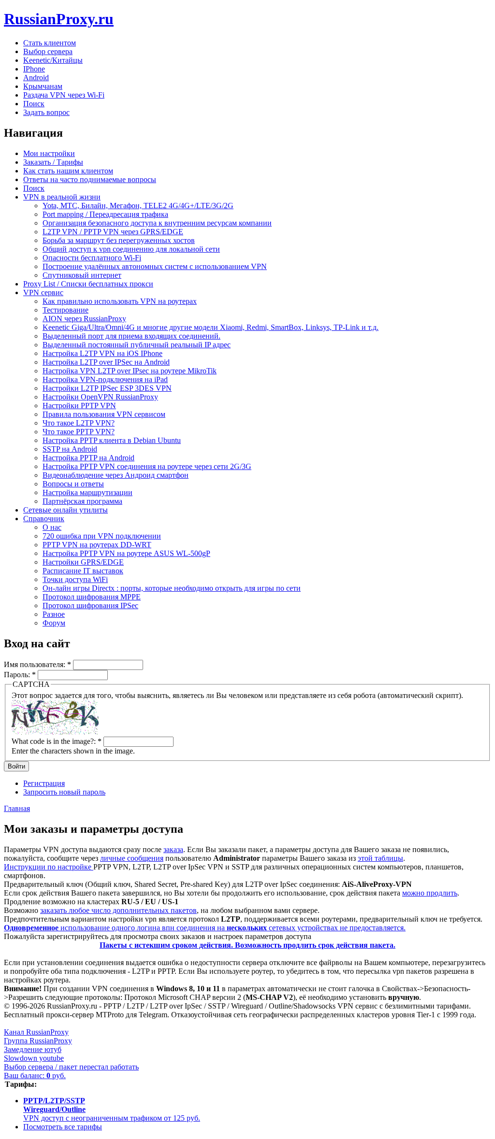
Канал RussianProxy (36, 1032)
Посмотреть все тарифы (62, 1127)
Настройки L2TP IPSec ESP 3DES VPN (107, 388)
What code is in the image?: (57, 741)
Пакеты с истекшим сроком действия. (247, 945)
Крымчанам (42, 86)
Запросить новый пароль (64, 792)
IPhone (34, 69)
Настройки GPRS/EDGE (83, 562)
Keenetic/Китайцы (53, 60)
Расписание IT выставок (83, 571)
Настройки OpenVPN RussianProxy (100, 397)
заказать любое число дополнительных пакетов (118, 910)
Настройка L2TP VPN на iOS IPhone (102, 353)
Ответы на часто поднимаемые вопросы (89, 179)
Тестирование (65, 310)
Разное (54, 614)
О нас (52, 527)
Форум (54, 623)
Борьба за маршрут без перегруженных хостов (119, 240)
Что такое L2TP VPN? (79, 423)
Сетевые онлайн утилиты (65, 510)
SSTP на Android (70, 449)
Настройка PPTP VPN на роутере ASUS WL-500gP (126, 553)
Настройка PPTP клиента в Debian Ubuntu (112, 440)
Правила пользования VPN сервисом (104, 414)
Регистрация (44, 783)
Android (36, 77)
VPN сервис (43, 292)
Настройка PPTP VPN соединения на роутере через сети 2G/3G (147, 466)
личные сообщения (131, 858)
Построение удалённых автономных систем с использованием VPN (155, 266)
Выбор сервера (48, 51)
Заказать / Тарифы (53, 162)
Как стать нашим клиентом (68, 171)
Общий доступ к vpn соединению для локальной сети (131, 249)
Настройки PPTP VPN (79, 405)
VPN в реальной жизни (62, 197)
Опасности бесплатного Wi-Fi (92, 258)
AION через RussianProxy (84, 318)
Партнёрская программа (82, 501)
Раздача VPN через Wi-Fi (63, 95)
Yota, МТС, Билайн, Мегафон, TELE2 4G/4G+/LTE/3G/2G (138, 205)
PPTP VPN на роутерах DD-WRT (97, 545)
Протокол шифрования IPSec (90, 605)
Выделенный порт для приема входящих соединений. (131, 336)
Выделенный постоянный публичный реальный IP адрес (137, 345)
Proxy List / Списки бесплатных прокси (88, 284)
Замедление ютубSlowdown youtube (34, 1053)
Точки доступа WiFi (75, 579)
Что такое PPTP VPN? (79, 431)
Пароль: (20, 674)
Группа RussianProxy (38, 1041)
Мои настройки (49, 153)
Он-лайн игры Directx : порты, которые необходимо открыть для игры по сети (172, 588)
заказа (173, 849)
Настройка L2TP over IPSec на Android (106, 362)
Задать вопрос (46, 112)
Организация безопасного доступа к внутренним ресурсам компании (157, 223)
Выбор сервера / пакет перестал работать (71, 1067)
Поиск (33, 104)
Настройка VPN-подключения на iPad (105, 379)
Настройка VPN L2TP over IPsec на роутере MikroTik (130, 371)
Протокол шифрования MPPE (92, 597)
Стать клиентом (49, 43)
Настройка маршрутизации (87, 492)
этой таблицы (380, 858)
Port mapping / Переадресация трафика (105, 214)
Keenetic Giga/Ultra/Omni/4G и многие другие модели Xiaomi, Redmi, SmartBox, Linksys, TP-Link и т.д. (211, 327)
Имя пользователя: (37, 664)
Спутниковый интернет (82, 275)
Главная (17, 808)
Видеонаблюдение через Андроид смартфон (116, 475)
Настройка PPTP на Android (88, 458)
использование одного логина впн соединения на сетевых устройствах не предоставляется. (205, 928)
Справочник (43, 518)
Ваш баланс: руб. (35, 1075)
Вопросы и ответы (73, 484)
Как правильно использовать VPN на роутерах (120, 301)
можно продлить (429, 893)
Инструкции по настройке (48, 867)
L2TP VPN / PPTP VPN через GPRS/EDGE (113, 232)
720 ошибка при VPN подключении (102, 536)
